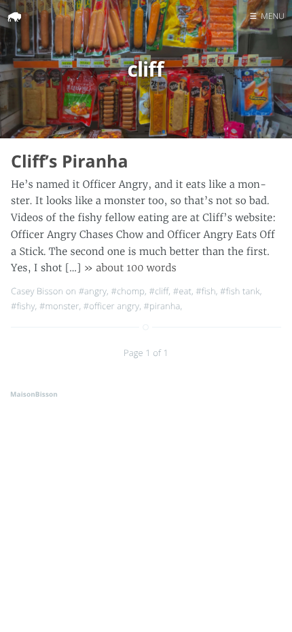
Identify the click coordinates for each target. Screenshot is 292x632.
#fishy (23, 306)
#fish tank (240, 291)
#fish (205, 291)
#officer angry (111, 306)
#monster (59, 306)
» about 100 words (130, 268)
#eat (182, 291)
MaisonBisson (34, 394)
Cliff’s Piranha (69, 161)
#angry (93, 291)
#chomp (128, 291)
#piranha (162, 306)
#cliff (158, 291)
